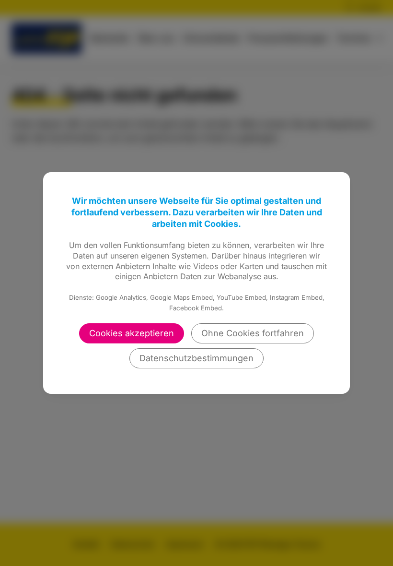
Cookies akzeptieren (131, 333)
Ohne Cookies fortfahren (252, 333)
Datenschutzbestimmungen (196, 358)
